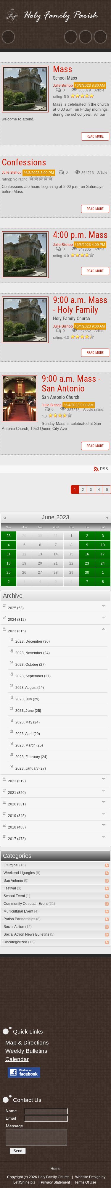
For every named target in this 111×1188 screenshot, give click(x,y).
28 (9, 536)
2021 (17, 793)
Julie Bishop (63, 85)
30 (87, 572)
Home (55, 1169)
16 (87, 554)
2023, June (28, 711)
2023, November (32, 653)
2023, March (29, 745)
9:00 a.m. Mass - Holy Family (25, 320)
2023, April (27, 734)
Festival (12, 888)
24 (103, 563)
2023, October (30, 664)
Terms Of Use (85, 1182)
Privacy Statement (55, 1182)
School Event (17, 896)
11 (9, 554)
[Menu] (8, 37)
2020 (17, 804)
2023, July (27, 699)
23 (87, 563)
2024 (17, 620)
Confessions (24, 162)
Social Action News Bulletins (29, 934)
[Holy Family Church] (56, 15)
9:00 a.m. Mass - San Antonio (19, 398)
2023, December (32, 641)
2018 (17, 827)
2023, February (31, 757)
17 (103, 554)
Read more (95, 136)
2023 (17, 631)
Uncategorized (19, 942)
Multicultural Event (21, 911)
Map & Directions (27, 1042)
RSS (107, 865)
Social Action (18, 927)
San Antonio (16, 880)
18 (9, 563)
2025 (16, 608)
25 (9, 572)
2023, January (30, 768)
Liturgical (15, 865)
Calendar (17, 1059)
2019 (17, 816)
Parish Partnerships (22, 919)
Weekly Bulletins (26, 1051)
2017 (17, 839)
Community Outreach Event (29, 904)
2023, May (27, 722)
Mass (25, 89)
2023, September (33, 676)
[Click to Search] (100, 37)
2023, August (29, 688)
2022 (17, 781)
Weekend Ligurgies (22, 873)
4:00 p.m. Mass (25, 255)
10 (103, 545)
